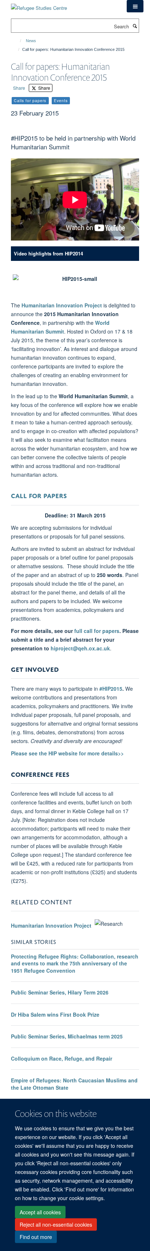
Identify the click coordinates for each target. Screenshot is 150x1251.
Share (19, 88)
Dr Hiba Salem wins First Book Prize (55, 1014)
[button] (135, 6)
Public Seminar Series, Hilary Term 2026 (59, 992)
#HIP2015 (110, 688)
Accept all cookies (40, 1212)
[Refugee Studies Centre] (39, 5)
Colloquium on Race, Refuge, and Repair (61, 1058)
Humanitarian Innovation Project (61, 305)
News (31, 41)
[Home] (17, 41)
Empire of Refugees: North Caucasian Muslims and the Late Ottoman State (74, 1084)
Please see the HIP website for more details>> (67, 753)
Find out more (36, 1236)
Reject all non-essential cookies (56, 1224)
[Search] (135, 26)
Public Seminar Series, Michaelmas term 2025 (67, 1036)
